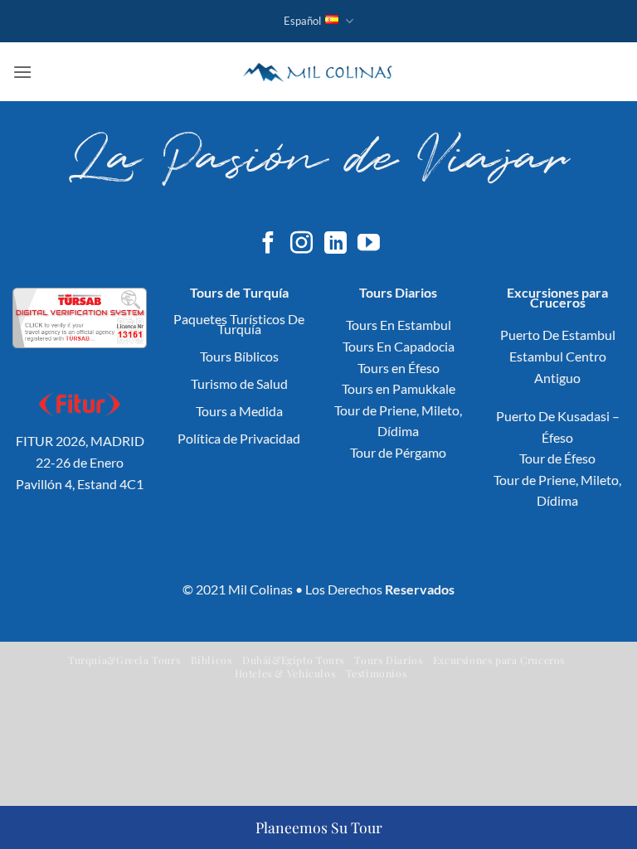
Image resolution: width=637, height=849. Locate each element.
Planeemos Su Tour (318, 827)
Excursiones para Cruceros (499, 660)
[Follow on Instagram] (301, 244)
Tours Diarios (388, 660)
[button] (22, 71)
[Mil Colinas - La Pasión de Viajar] (319, 71)
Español (302, 20)
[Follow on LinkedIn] (335, 244)
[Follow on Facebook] (268, 244)
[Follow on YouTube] (368, 244)
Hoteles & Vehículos (285, 673)
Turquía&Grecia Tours (124, 660)
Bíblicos (211, 660)
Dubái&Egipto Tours (293, 660)
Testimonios (376, 673)
